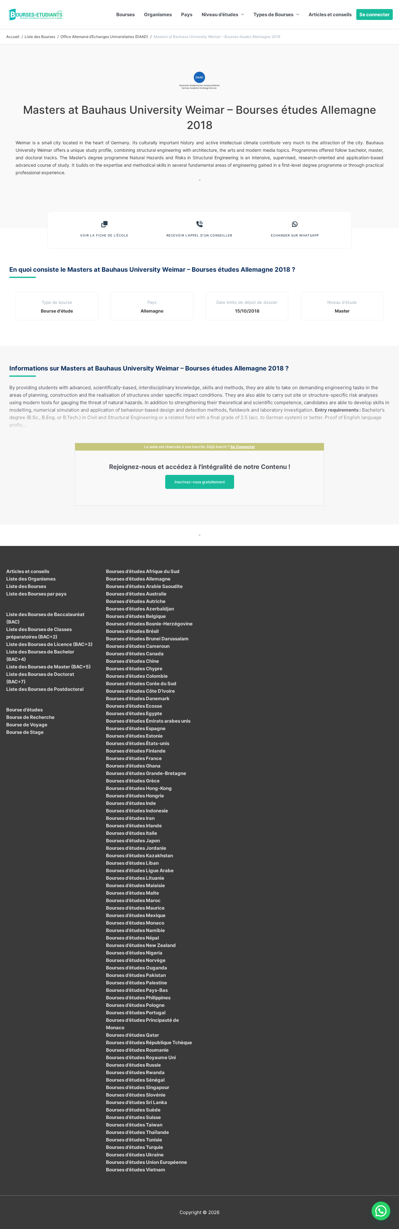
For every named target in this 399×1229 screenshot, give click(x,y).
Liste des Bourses (26, 586)
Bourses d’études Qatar (132, 1035)
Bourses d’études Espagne (136, 728)
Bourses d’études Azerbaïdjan (140, 609)
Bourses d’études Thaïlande (137, 1132)
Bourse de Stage (25, 732)
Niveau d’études (220, 14)
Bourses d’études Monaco (135, 923)
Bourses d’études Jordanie (136, 848)
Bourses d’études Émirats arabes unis (148, 721)
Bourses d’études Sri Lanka (136, 1102)
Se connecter (374, 14)
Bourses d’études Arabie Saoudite (144, 586)
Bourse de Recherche (30, 717)
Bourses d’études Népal (132, 938)
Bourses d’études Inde (131, 803)
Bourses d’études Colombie (137, 676)
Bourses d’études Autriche (136, 601)
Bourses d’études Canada (135, 654)
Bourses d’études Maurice (135, 908)
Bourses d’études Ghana (133, 766)
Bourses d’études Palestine (136, 983)
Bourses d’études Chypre (134, 669)
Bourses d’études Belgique (136, 616)
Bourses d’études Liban (132, 863)
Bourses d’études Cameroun (138, 646)
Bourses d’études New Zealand (141, 945)
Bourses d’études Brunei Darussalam (147, 639)
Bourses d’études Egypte (134, 713)
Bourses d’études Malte (132, 893)
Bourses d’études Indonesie (137, 811)
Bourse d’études (24, 710)
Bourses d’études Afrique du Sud (143, 571)
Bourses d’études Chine (132, 661)
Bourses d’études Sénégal (135, 1080)
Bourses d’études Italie (131, 833)
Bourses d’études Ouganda (136, 968)
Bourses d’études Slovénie (136, 1095)
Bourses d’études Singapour (137, 1087)
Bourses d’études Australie (136, 594)
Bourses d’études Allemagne (138, 579)
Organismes (158, 14)
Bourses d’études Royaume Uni (141, 1057)
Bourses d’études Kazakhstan (139, 855)
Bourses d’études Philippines (138, 998)
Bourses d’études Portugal (136, 1013)
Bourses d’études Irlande (134, 826)
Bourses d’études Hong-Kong (139, 788)
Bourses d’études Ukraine (135, 1155)
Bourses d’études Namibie (135, 930)
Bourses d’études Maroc (133, 900)
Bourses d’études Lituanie (135, 878)
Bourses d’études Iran (130, 818)
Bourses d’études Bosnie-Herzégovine (149, 624)
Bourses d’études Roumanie (137, 1050)
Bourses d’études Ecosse (134, 706)
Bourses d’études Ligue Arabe (140, 870)
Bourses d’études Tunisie (134, 1140)
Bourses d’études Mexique (136, 915)
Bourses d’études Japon (133, 841)
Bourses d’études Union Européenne (146, 1162)
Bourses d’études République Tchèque (149, 1042)
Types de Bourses (273, 14)
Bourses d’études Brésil (132, 631)
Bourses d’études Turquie (134, 1147)
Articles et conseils (330, 14)
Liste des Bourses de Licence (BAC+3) (49, 644)
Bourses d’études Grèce (133, 781)
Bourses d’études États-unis (137, 743)
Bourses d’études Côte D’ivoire (140, 691)
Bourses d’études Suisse (133, 1117)
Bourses (125, 14)
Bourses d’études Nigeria (134, 953)
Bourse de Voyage (26, 725)
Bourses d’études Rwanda (135, 1072)
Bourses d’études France (134, 758)
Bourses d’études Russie (133, 1065)
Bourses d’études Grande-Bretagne (146, 773)
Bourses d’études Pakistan (136, 975)
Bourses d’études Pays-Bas (137, 990)
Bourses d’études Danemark (138, 698)
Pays (186, 14)
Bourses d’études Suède (133, 1110)
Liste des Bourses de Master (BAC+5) (48, 667)
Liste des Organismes (30, 579)
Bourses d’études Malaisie (135, 885)
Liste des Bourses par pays (36, 594)
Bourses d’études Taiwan (134, 1125)
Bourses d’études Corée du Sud (141, 683)
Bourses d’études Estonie (134, 736)
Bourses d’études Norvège (136, 960)
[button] (381, 1211)
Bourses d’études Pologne (135, 1005)
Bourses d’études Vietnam (135, 1170)
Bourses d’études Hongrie (135, 796)
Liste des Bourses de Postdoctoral (45, 689)
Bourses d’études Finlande (136, 751)
